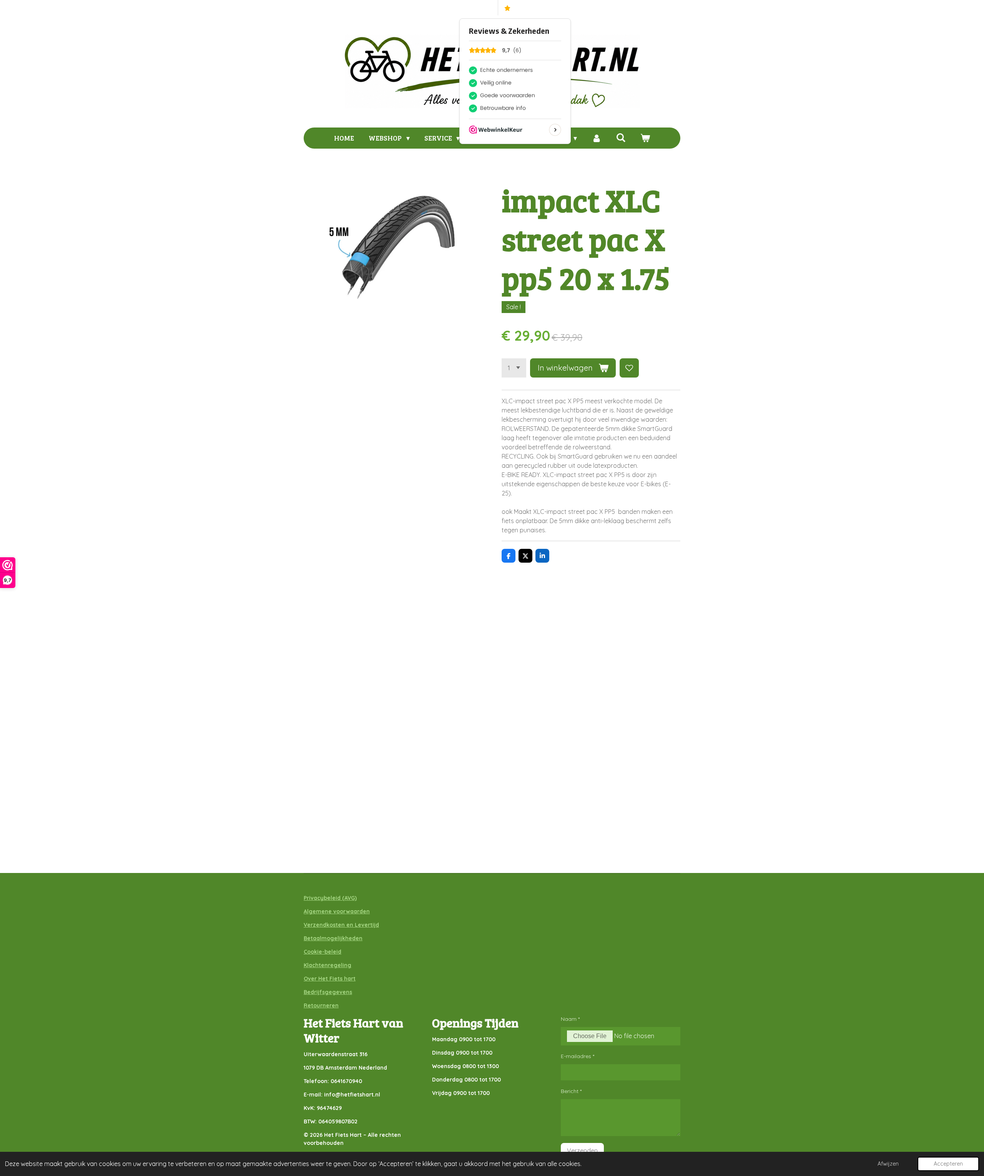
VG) (352, 897)
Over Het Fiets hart (330, 978)
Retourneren (321, 1005)
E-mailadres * (577, 1056)
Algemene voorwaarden (337, 911)
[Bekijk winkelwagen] (645, 138)
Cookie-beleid (322, 951)
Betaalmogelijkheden (333, 938)
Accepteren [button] (948, 1163)
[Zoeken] (620, 137)
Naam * (570, 1018)
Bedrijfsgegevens (328, 992)
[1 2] (514, 368)
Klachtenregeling (327, 965)
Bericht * (571, 1091)
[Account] (596, 138)
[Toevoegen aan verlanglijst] (629, 368)
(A (344, 897)
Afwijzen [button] (888, 1163)
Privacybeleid (322, 897)
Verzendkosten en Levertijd (341, 924)
